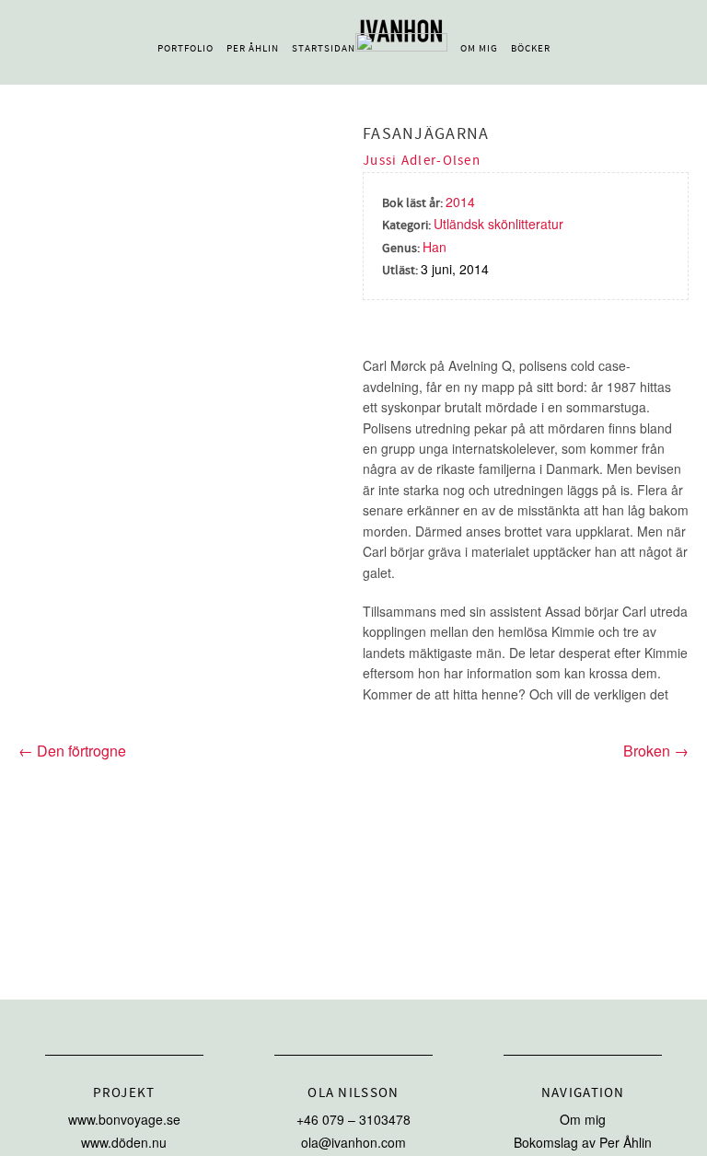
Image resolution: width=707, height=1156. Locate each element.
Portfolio (185, 48)
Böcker (531, 48)
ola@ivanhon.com (353, 1142)
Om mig (479, 48)
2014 (460, 201)
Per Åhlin (252, 48)
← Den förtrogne (72, 750)
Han (434, 246)
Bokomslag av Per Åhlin (583, 1142)
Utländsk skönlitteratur (498, 223)
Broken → (656, 751)
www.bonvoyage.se (124, 1119)
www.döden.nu (124, 1142)
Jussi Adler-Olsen (422, 160)
